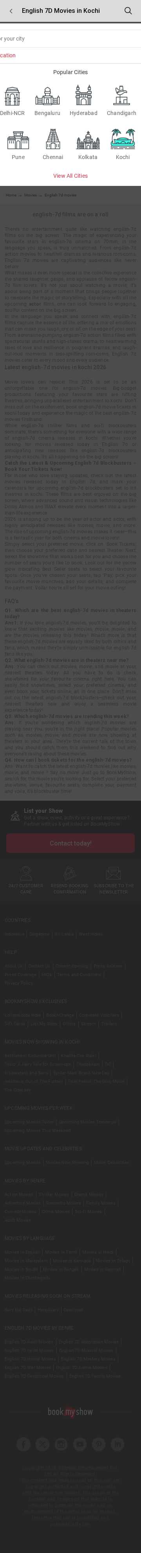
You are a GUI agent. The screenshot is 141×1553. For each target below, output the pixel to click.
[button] (11, 11)
